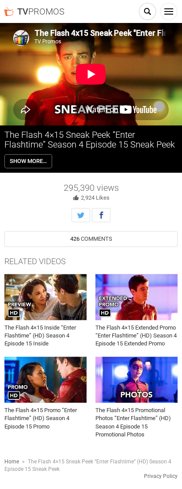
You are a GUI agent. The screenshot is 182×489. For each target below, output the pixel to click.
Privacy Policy (161, 476)
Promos (40, 11)
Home (11, 462)
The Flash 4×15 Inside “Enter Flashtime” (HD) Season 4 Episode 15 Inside (40, 335)
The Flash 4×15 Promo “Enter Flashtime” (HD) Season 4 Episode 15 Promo (40, 418)
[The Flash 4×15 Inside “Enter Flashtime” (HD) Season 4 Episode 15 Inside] (45, 297)
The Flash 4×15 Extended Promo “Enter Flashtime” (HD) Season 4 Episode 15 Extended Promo (136, 335)
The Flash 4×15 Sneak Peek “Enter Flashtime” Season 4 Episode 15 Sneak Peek (89, 139)
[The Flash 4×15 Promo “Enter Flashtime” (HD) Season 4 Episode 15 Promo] (45, 380)
